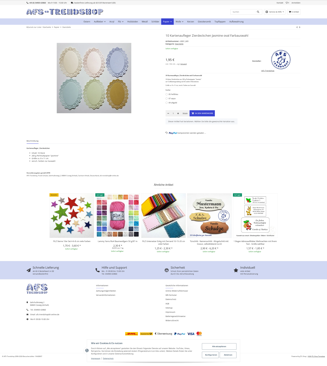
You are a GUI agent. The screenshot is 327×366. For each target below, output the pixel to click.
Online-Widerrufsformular (177, 291)
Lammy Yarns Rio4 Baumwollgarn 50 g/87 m (117, 241)
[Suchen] (258, 11)
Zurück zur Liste (34, 27)
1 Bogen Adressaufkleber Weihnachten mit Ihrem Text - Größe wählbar (255, 242)
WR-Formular (171, 295)
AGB (167, 303)
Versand (183, 64)
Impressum (95, 358)
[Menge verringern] (168, 113)
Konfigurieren (211, 355)
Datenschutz (108, 358)
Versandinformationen (105, 295)
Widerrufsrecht (172, 320)
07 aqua (172, 98)
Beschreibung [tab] (32, 141)
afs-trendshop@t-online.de (47, 314)
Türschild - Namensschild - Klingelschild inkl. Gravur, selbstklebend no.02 (209, 242)
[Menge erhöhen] (178, 113)
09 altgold (173, 102)
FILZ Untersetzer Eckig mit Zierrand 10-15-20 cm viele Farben (163, 242)
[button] (287, 3)
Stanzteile (179, 44)
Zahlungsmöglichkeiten (106, 291)
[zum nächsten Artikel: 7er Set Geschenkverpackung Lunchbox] (297, 27)
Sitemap (169, 308)
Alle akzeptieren (219, 346)
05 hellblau (173, 94)
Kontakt (280, 3)
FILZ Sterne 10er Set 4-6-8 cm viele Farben (71, 241)
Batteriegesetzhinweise (175, 316)
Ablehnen (228, 355)
